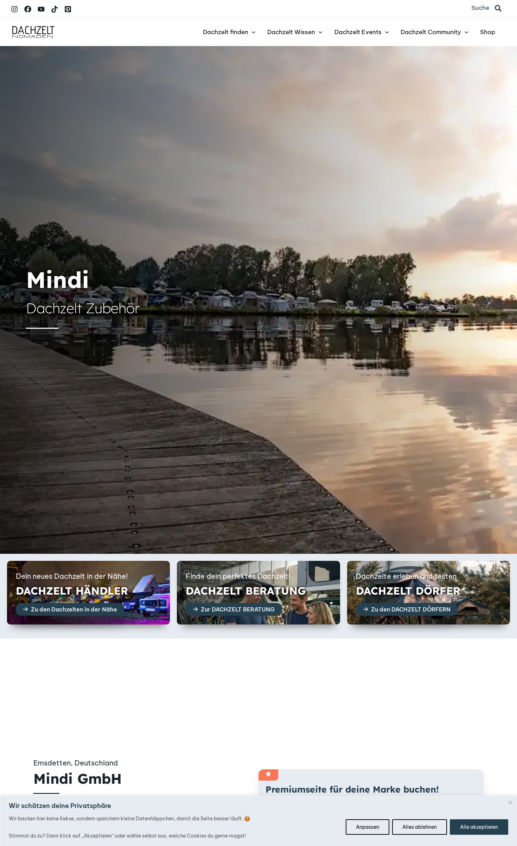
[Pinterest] (68, 9)
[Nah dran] (510, 802)
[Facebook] (28, 9)
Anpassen (367, 827)
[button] (498, 9)
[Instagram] (14, 9)
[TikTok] (54, 9)
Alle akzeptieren (479, 827)
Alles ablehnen (419, 827)
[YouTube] (41, 9)
